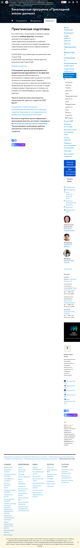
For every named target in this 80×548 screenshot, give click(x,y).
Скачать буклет (70, 180)
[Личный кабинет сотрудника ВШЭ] (73, 2)
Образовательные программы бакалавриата (61, 457)
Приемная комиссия (69, 163)
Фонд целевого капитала (8, 495)
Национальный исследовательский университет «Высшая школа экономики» (25, 457)
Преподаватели (70, 190)
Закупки (6, 487)
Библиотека (50, 467)
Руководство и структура (8, 470)
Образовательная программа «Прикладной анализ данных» (41, 459)
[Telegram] (68, 411)
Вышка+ (20, 479)
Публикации (50, 486)
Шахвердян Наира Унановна (69, 312)
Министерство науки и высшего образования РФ (67, 471)
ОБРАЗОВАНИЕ (23, 464)
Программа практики (19, 66)
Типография (50, 478)
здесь (41, 540)
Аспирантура (21, 486)
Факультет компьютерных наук (13, 459)
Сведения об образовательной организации (9, 517)
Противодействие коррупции (9, 500)
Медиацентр (50, 481)
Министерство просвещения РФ (66, 477)
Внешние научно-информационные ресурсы (38, 494)
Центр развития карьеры (22, 494)
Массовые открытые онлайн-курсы (67, 481)
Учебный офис (68, 269)
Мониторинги (36, 476)
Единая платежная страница (9, 531)
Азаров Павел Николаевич (70, 289)
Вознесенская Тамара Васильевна (69, 302)
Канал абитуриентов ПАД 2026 (69, 401)
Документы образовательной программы (71, 202)
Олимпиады (21, 474)
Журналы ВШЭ (51, 484)
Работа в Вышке (8, 535)
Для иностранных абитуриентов (71, 171)
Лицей (20, 467)
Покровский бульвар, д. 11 (70, 280)
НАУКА (35, 464)
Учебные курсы (70, 187)
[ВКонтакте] (65, 411)
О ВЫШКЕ (7, 464)
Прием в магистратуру (22, 483)
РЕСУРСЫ (50, 464)
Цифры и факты (8, 467)
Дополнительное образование (23, 490)
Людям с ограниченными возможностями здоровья (8, 525)
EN (65, 2)
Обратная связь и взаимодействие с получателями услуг (23, 508)
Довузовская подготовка (22, 470)
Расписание (69, 207)
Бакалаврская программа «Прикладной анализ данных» (40, 11)
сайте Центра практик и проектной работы (30, 123)
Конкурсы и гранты (38, 490)
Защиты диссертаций (38, 483)
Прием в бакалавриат (24, 477)
